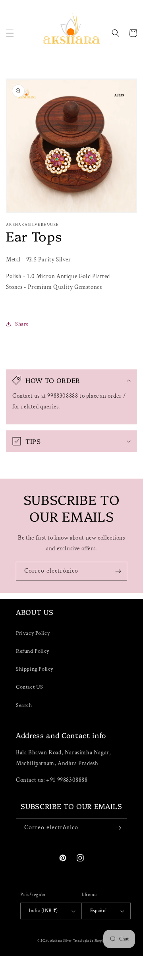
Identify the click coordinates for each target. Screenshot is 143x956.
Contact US (29, 687)
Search (24, 705)
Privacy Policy (33, 633)
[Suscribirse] (118, 571)
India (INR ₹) (43, 910)
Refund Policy (32, 651)
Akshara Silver (61, 940)
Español (98, 910)
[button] (10, 33)
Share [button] (22, 324)
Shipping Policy (34, 669)
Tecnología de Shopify (89, 940)
